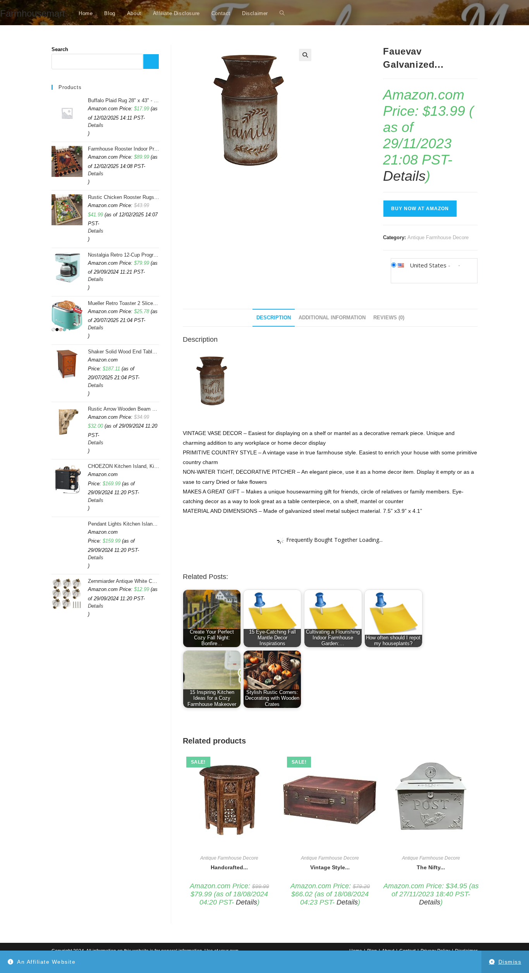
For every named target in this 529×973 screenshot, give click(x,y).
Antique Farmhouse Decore (438, 237)
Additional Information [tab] (332, 317)
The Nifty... (431, 867)
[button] (305, 55)
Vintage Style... (330, 867)
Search (60, 49)
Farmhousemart (32, 13)
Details (404, 176)
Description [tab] (273, 317)
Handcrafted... (229, 867)
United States (428, 265)
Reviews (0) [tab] (388, 317)
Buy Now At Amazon (420, 208)
